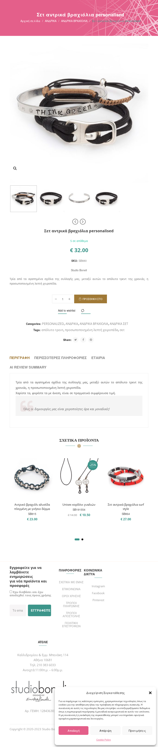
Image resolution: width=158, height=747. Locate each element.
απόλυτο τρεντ (52, 330)
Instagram (98, 586)
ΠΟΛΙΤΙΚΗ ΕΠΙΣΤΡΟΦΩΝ (71, 624)
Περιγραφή (20, 357)
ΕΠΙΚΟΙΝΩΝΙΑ (71, 589)
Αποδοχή (74, 730)
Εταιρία (98, 357)
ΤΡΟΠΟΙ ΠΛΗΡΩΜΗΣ (71, 604)
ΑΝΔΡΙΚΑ (50, 21)
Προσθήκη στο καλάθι (92, 300)
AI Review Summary (28, 367)
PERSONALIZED (53, 324)
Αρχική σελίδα (30, 21)
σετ (122, 330)
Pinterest (98, 600)
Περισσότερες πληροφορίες (60, 357)
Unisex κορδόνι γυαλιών (78, 504)
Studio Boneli (79, 270)
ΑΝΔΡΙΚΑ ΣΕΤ (119, 324)
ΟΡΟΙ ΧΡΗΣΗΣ (71, 596)
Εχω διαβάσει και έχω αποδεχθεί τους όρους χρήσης (30, 593)
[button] (150, 693)
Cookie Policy (103, 739)
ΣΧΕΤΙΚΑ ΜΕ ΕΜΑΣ (71, 582)
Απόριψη (105, 730)
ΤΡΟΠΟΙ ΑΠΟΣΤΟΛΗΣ (71, 614)
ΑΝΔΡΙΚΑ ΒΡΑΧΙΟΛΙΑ (74, 21)
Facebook (98, 593)
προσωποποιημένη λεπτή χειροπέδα (91, 330)
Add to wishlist (66, 310)
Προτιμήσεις (137, 730)
